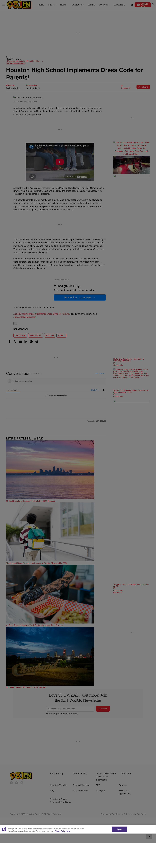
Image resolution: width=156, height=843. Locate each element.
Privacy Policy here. (62, 831)
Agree (119, 829)
